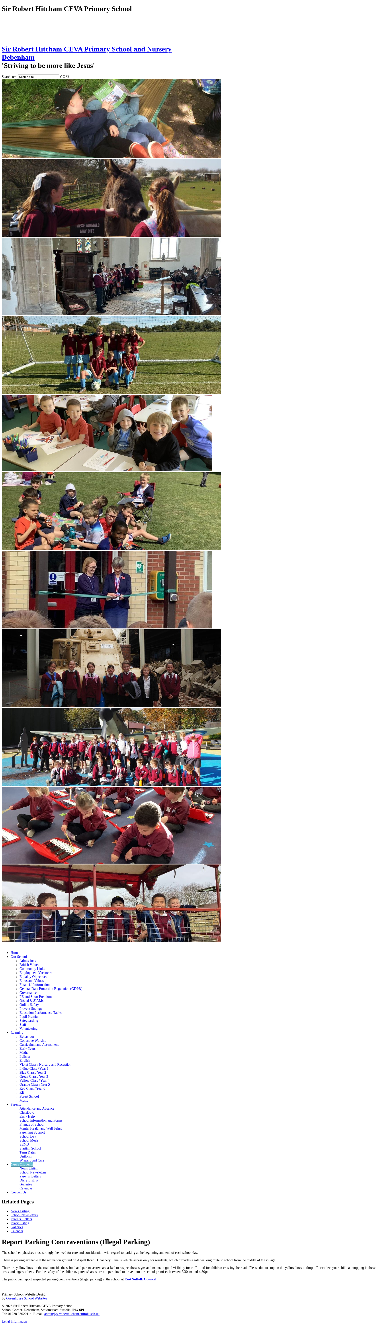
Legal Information (14, 1321)
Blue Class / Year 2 (33, 1072)
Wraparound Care (32, 1160)
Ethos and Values (32, 980)
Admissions (28, 961)
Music (24, 1100)
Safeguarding (29, 1020)
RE (22, 1092)
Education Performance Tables (41, 1012)
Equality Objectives (33, 977)
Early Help (27, 1116)
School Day (28, 1136)
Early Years (27, 1048)
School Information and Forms (41, 1120)
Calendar (26, 1188)
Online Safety (29, 1004)
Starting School (30, 1148)
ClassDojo (27, 1112)
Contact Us (18, 1192)
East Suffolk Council (140, 1279)
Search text (9, 77)
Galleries (26, 1184)
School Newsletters (33, 1172)
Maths (24, 1052)
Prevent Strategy (31, 1008)
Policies (25, 1056)
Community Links (32, 969)
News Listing (29, 1168)
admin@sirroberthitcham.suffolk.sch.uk (72, 1314)
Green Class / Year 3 (34, 1076)
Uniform (25, 1156)
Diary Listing (29, 1180)
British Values (29, 965)
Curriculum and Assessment (39, 1044)
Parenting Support (32, 1132)
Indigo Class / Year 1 (34, 1068)
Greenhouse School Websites (26, 1298)
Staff (23, 1024)
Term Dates (28, 1152)
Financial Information (35, 984)
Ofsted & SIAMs (31, 1000)
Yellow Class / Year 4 (34, 1080)
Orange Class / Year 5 (35, 1084)
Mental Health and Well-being (41, 1128)
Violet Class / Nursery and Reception (45, 1064)
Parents (16, 1104)
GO (62, 77)
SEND (24, 1144)
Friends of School (32, 1124)
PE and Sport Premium (36, 996)
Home (15, 953)
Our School (19, 957)
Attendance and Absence (37, 1108)
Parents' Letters (30, 1176)
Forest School (29, 1096)
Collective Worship (33, 1040)
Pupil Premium (30, 1016)
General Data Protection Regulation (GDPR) (51, 988)
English (25, 1060)
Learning (17, 1032)
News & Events (22, 1164)
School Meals (29, 1140)
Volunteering (28, 1028)
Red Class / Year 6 (32, 1088)
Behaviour (27, 1036)
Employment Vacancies (36, 973)
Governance (28, 992)
